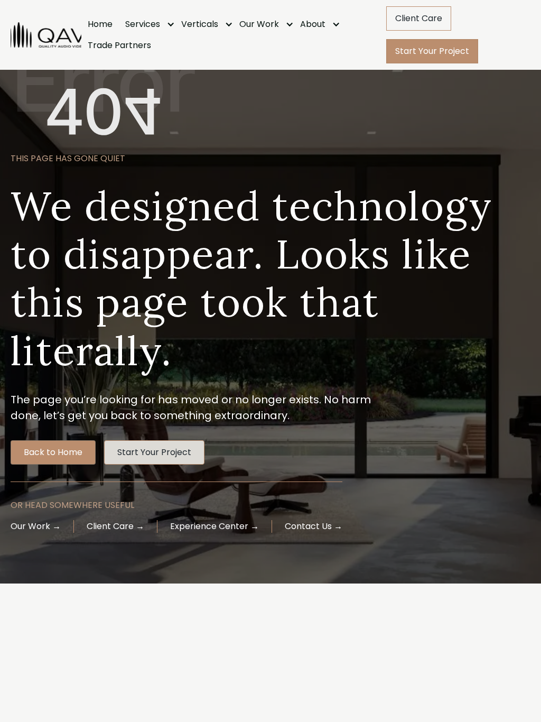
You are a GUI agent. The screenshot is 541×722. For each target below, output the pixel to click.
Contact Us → (313, 526)
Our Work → (36, 526)
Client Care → (115, 526)
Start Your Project (432, 51)
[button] (147, 24)
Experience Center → (214, 526)
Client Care (418, 18)
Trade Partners (119, 45)
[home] (46, 35)
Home (100, 24)
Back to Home (53, 452)
